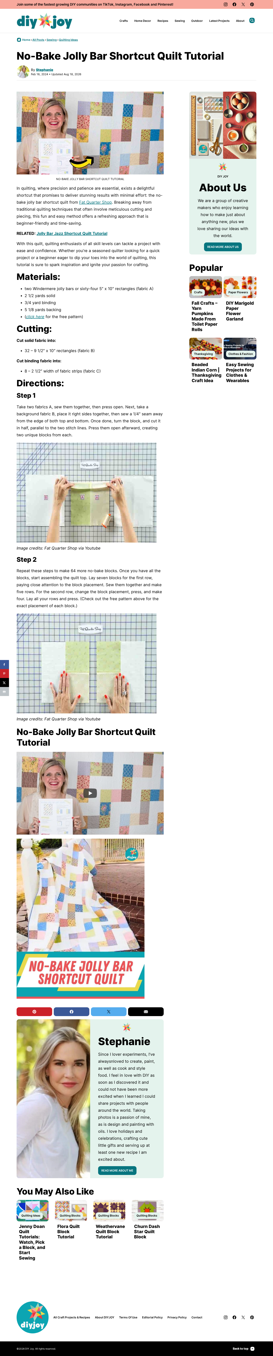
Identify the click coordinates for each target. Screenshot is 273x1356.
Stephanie (44, 70)
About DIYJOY (104, 1317)
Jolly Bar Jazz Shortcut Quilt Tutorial (72, 233)
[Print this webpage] (4, 691)
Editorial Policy (152, 1317)
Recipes (162, 20)
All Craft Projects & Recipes (71, 1317)
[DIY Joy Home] (45, 21)
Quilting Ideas (68, 39)
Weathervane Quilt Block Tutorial (110, 1232)
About (240, 20)
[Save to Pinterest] (4, 673)
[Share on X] (4, 682)
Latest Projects (219, 20)
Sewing (180, 20)
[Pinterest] (252, 4)
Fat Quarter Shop (95, 202)
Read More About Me (117, 1170)
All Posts (38, 39)
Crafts (124, 20)
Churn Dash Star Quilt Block (147, 1232)
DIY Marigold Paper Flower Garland (240, 310)
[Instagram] (225, 4)
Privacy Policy (177, 1317)
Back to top (240, 1348)
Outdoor (197, 20)
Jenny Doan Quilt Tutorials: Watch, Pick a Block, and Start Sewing (32, 1242)
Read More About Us (223, 246)
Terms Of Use (128, 1317)
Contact (196, 1317)
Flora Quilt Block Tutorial (68, 1232)
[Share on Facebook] (4, 664)
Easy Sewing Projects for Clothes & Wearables (240, 372)
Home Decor (142, 20)
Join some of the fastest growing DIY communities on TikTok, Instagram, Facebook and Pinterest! (95, 4)
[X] (243, 4)
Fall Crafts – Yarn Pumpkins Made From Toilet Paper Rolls (204, 316)
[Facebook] (234, 4)
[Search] (252, 20)
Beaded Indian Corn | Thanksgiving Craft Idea (206, 372)
